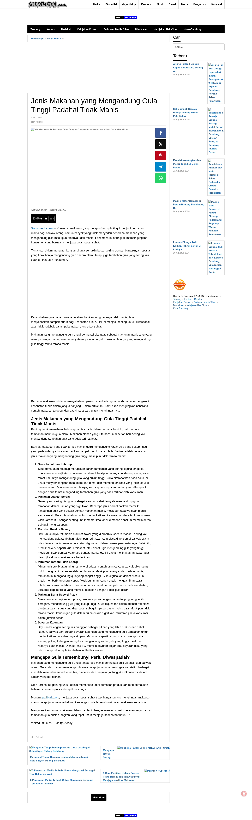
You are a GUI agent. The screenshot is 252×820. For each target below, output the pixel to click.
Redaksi (198, 299)
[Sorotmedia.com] (47, 4)
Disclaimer (178, 305)
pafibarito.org (50, 697)
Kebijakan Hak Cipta (197, 305)
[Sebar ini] (160, 133)
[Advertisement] (98, 67)
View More (99, 797)
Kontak (187, 299)
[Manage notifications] (244, 793)
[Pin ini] (160, 155)
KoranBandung (180, 308)
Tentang (177, 299)
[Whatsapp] (160, 178)
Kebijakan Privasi (181, 302)
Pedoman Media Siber (204, 302)
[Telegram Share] (160, 167)
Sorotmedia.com (42, 228)
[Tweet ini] (160, 144)
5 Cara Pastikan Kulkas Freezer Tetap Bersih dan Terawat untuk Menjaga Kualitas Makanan (121, 777)
